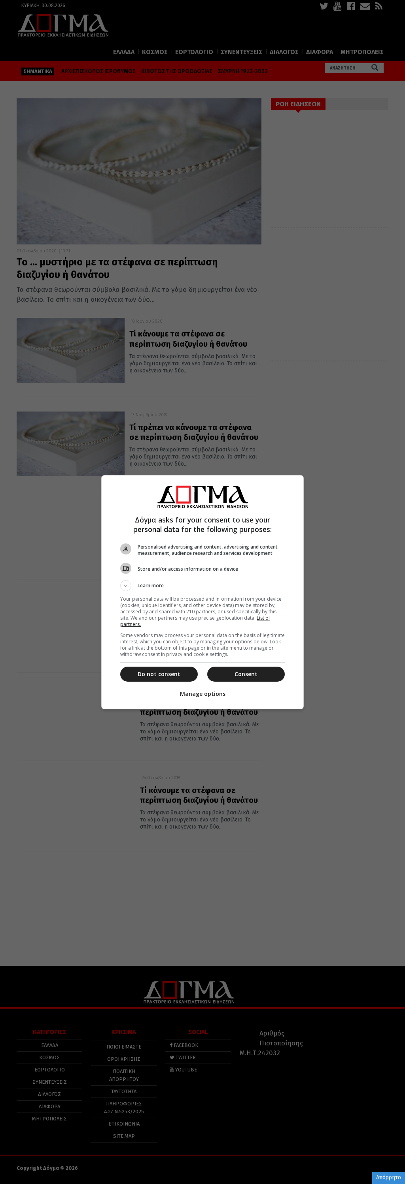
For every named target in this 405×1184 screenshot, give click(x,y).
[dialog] (202, 592)
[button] (202, 585)
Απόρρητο (388, 1177)
